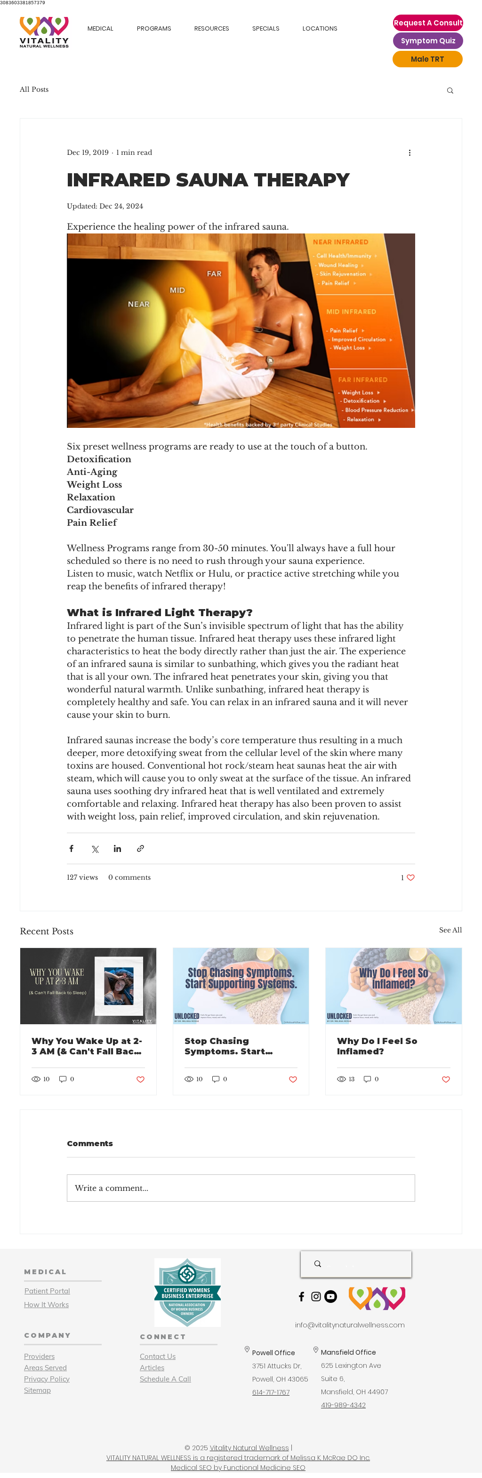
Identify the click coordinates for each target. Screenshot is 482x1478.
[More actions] (409, 152)
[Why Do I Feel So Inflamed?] (394, 986)
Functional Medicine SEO (264, 1467)
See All (450, 930)
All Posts (34, 89)
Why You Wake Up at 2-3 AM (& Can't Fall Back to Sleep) (87, 1046)
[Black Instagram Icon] (316, 1296)
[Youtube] (330, 1296)
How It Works (46, 1304)
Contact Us (158, 1356)
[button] (450, 90)
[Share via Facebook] (71, 848)
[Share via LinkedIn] (117, 848)
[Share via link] (140, 848)
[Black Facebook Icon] (301, 1296)
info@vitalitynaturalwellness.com (350, 1325)
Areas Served (45, 1367)
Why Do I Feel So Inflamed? (377, 1046)
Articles (152, 1367)
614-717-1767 (270, 1392)
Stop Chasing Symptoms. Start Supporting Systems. (235, 1046)
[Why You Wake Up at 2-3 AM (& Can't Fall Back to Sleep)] (88, 986)
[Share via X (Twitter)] (94, 848)
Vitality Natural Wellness (249, 1448)
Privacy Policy (47, 1378)
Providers (39, 1356)
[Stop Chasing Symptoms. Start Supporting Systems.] (241, 986)
